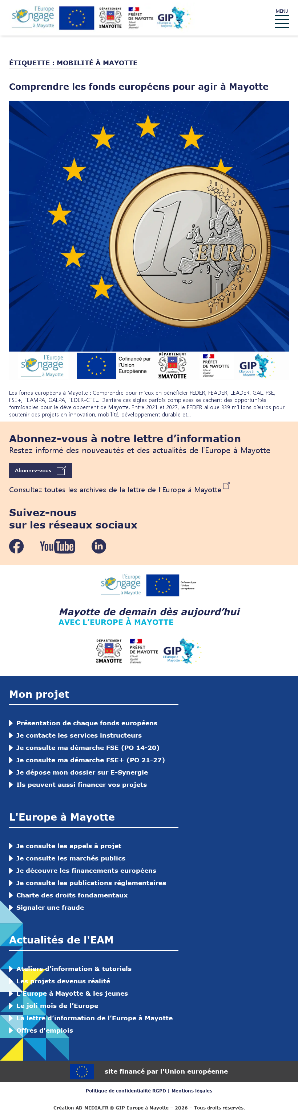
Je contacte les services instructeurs (79, 735)
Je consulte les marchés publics (70, 858)
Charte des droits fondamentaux (72, 895)
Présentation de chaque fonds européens (86, 723)
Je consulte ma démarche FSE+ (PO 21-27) (90, 760)
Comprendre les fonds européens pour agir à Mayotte (139, 86)
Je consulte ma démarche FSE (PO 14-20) (88, 747)
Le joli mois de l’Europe (57, 1005)
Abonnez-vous (33, 470)
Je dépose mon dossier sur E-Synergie (82, 772)
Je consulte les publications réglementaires (91, 883)
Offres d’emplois (44, 1030)
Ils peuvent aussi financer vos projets (81, 784)
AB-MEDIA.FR (92, 1108)
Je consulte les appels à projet (68, 846)
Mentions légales (192, 1091)
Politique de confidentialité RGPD (126, 1091)
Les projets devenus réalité (63, 981)
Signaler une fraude (50, 907)
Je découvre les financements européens (86, 870)
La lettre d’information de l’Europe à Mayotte (94, 1018)
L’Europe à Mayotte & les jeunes (72, 993)
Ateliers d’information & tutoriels (74, 968)
